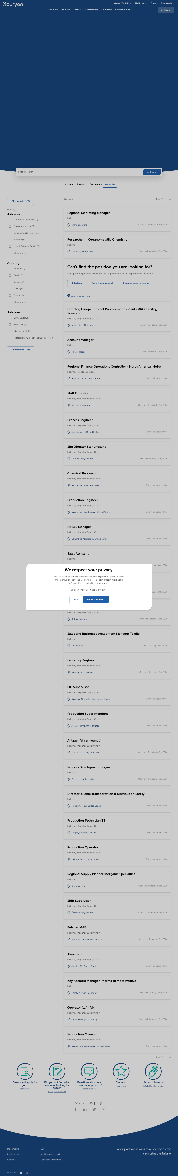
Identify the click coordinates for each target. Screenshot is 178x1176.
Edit (76, 599)
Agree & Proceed (95, 599)
